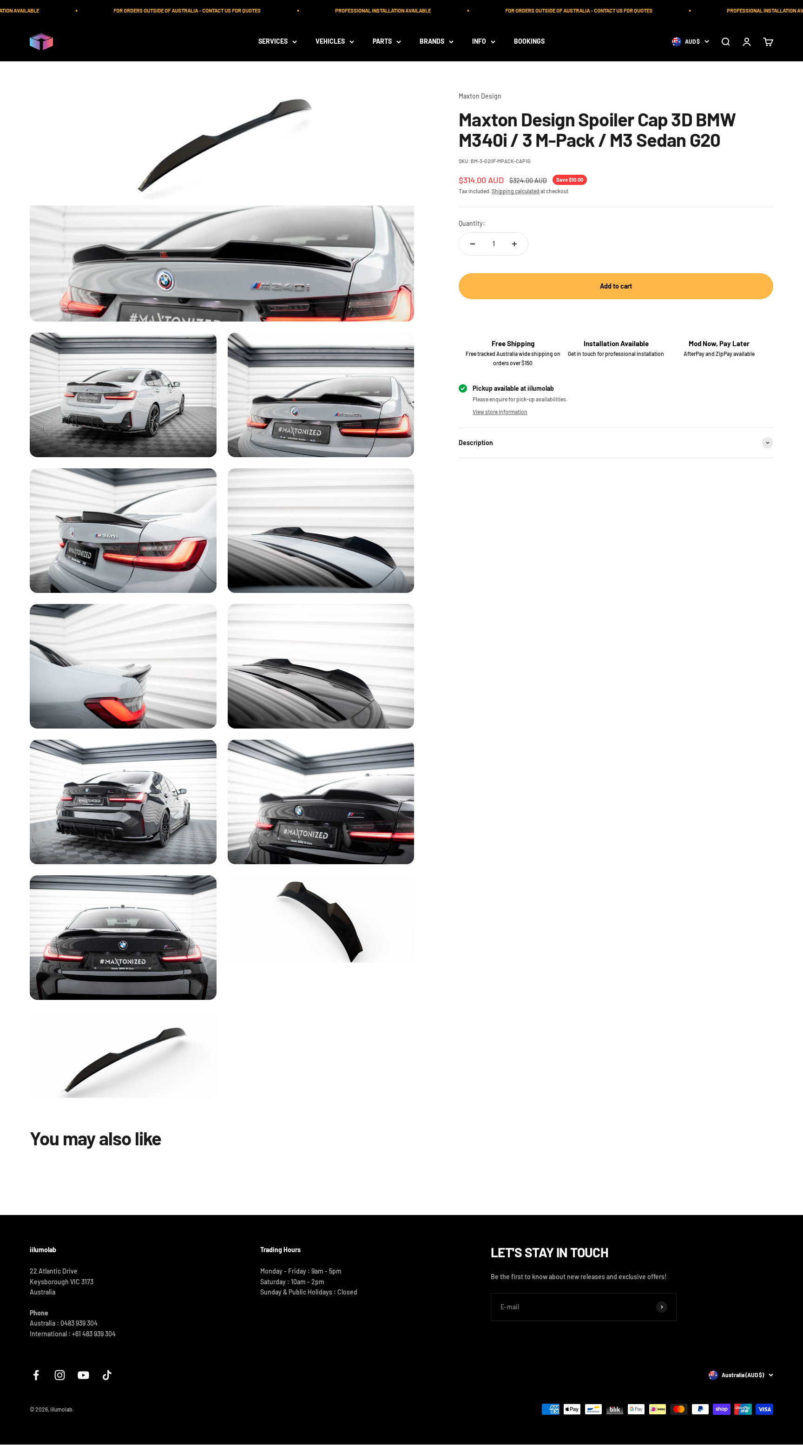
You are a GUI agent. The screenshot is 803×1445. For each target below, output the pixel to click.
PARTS (382, 41)
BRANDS (432, 41)
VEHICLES (330, 41)
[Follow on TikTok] (107, 1375)
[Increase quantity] (514, 244)
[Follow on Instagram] (59, 1375)
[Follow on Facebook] (36, 1375)
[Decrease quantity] (472, 244)
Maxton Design (480, 96)
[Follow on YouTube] (83, 1375)
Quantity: (472, 223)
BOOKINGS (529, 41)
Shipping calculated (516, 191)
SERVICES (273, 41)
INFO (479, 41)
